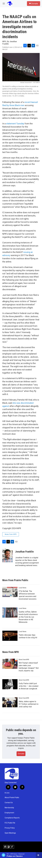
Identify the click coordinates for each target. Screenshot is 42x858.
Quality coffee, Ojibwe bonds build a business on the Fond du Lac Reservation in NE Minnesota (28, 617)
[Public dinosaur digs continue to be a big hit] (10, 636)
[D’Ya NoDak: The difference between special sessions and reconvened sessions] (10, 592)
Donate (34, 3)
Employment (9, 813)
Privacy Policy (10, 828)
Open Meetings (10, 833)
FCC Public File (10, 823)
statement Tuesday (15, 123)
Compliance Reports (12, 818)
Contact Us (9, 802)
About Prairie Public (12, 797)
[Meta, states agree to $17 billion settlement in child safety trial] (10, 702)
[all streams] (39, 855)
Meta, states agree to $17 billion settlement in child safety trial (28, 704)
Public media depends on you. (21, 731)
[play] (3, 855)
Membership (9, 808)
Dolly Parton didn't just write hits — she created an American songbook (28, 686)
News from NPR (10, 534)
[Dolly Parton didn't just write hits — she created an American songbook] (10, 684)
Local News (22, 588)
